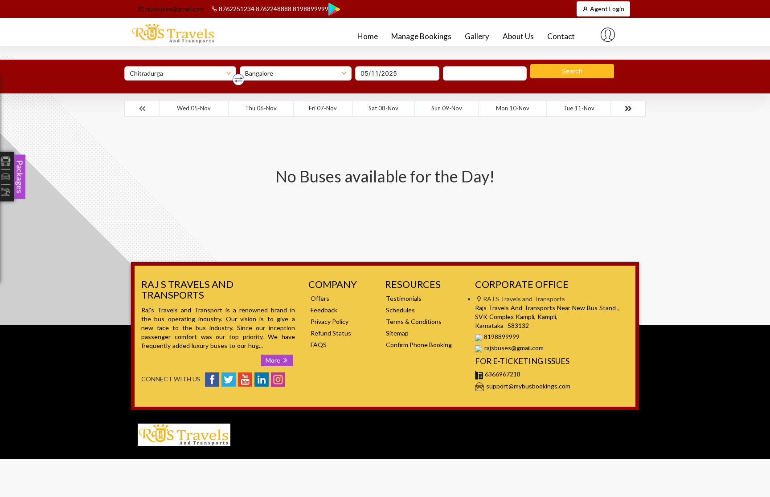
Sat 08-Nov (383, 108)
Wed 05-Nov (194, 108)
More (274, 360)
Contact (561, 36)
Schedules (400, 310)
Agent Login (606, 8)
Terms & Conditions (414, 321)
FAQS (319, 344)
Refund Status (331, 333)
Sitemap (397, 333)
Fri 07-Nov (323, 108)
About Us (518, 36)
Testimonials (404, 298)
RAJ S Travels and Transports (534, 423)
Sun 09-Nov (446, 108)
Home (367, 36)
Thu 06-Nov (261, 108)
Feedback (324, 310)
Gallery (477, 36)
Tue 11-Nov (578, 108)
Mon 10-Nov (512, 108)
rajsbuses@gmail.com (174, 8)
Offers (320, 298)
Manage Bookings (421, 36)
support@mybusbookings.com (528, 386)
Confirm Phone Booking (419, 344)
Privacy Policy (329, 321)
